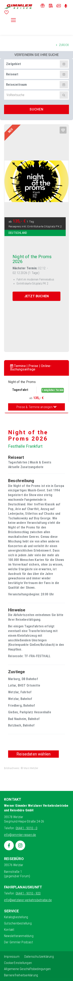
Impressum (11, 957)
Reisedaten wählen (33, 754)
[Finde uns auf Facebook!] (9, 845)
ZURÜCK (64, 45)
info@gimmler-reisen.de (20, 835)
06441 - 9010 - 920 (28, 893)
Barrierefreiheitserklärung (21, 975)
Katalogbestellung (16, 917)
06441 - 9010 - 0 (26, 828)
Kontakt (9, 930)
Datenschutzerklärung (39, 957)
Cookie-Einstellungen (18, 963)
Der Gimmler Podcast (18, 942)
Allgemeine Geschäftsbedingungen (27, 969)
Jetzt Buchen (36, 296)
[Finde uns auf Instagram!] (20, 845)
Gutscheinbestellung (18, 923)
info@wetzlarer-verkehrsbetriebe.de (28, 900)
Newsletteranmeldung (18, 936)
